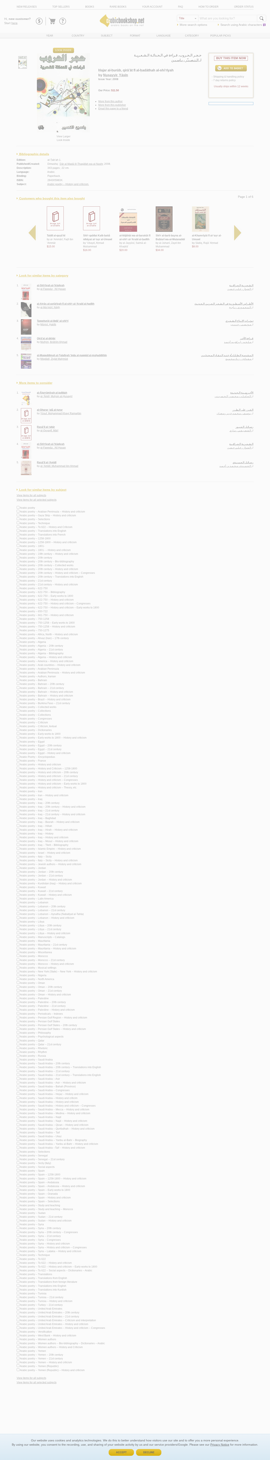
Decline (148, 1452)
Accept (121, 1452)
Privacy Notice (219, 1444)
